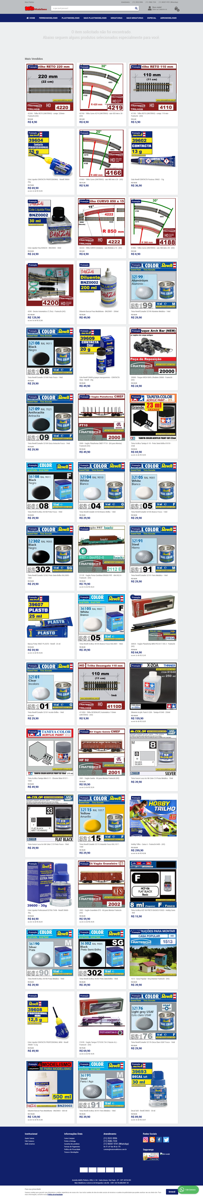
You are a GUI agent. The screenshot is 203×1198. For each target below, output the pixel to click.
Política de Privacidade (72, 1149)
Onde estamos (30, 1144)
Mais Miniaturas (134, 18)
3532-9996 (137, 2)
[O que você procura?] (136, 8)
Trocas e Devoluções (71, 1152)
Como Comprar (69, 1138)
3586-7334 (151, 2)
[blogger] (152, 1139)
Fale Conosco (29, 1141)
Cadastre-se (163, 9)
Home (32, 18)
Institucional (31, 1133)
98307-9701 (168, 2)
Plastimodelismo (71, 18)
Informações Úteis (73, 1133)
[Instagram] (145, 1139)
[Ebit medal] (165, 1154)
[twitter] (166, 1139)
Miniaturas (116, 18)
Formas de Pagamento (72, 1146)
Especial (151, 18)
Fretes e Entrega (70, 1141)
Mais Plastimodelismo (95, 18)
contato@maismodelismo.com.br (115, 1149)
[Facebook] (159, 1139)
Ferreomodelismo (48, 18)
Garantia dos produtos (72, 1144)
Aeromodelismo (168, 18)
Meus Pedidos (29, 2)
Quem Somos (29, 1138)
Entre (154, 9)
